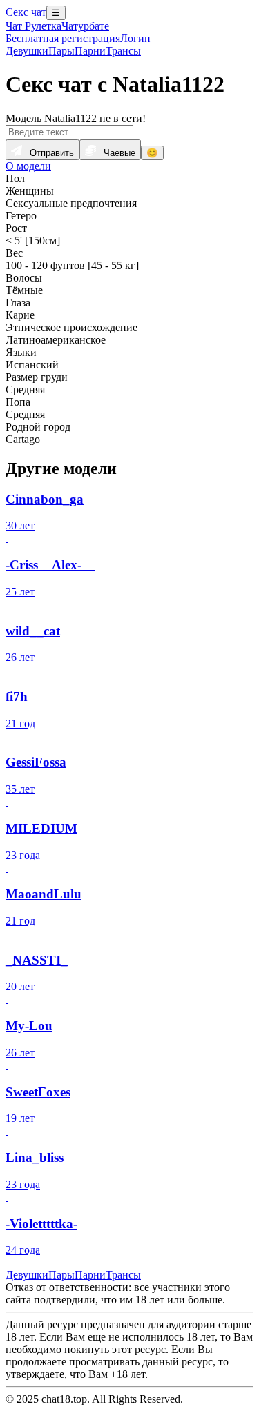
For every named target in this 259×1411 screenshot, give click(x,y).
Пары (61, 51)
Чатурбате (85, 26)
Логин (135, 38)
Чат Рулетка (33, 26)
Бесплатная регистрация (63, 38)
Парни (90, 51)
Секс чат (26, 12)
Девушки (27, 51)
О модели (28, 166)
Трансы (123, 51)
